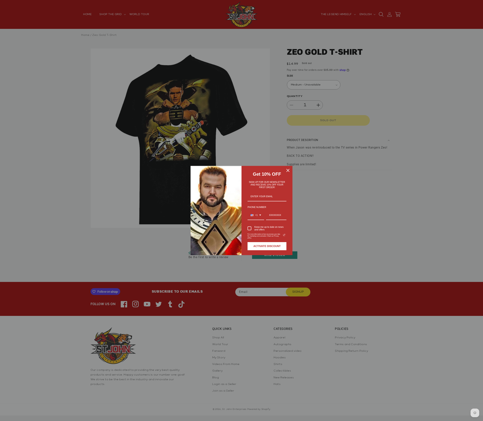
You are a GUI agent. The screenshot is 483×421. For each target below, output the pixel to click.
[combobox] (256, 215)
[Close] (287, 170)
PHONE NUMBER (257, 207)
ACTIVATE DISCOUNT (267, 246)
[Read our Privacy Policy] (284, 235)
